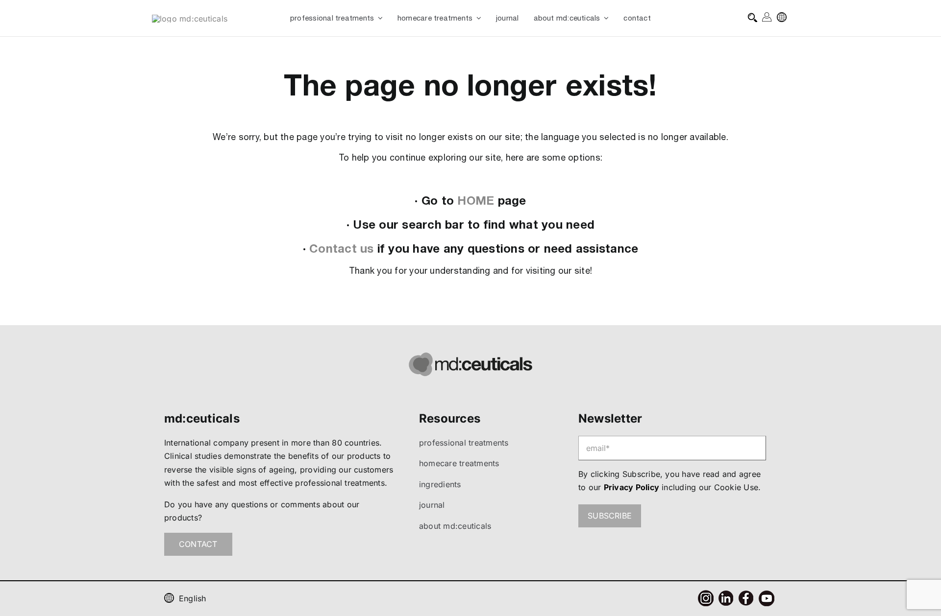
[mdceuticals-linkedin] (725, 594)
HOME (475, 200)
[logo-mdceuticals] (189, 19)
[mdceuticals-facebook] (746, 594)
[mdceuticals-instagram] (706, 594)
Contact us (341, 248)
